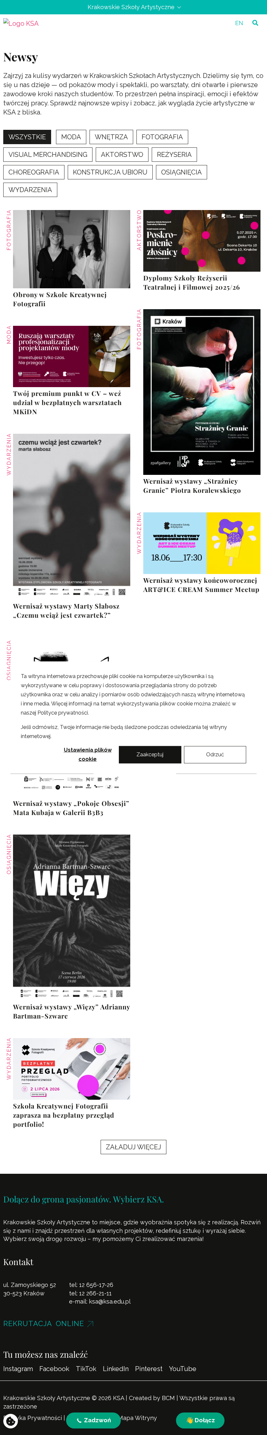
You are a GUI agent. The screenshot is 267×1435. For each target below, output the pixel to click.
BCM (168, 1398)
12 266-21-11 (95, 1293)
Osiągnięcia (9, 660)
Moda (9, 334)
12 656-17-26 (96, 1284)
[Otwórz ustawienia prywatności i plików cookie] (10, 1421)
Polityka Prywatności (32, 1417)
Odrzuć (215, 754)
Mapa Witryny (137, 1417)
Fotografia (9, 229)
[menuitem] (239, 23)
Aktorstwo (139, 229)
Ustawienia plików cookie (88, 754)
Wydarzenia (9, 454)
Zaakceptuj (149, 754)
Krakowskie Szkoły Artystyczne (131, 7)
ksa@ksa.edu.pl (110, 1301)
